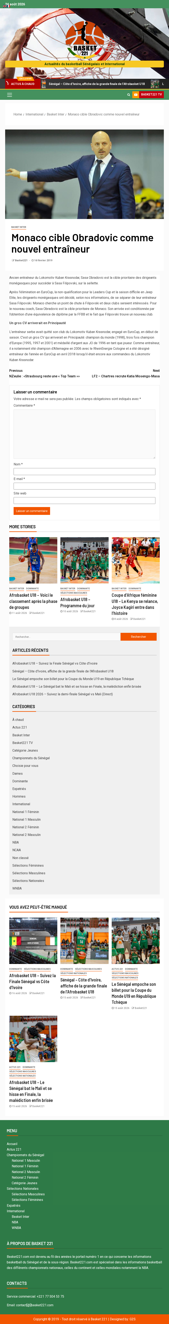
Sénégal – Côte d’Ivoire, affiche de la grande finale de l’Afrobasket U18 (71, 84)
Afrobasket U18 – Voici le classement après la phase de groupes (33, 601)
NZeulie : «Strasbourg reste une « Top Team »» (44, 373)
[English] (5, 6)
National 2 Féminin (25, 827)
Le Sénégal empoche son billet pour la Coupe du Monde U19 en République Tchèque (73, 679)
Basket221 (21, 260)
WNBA (17, 888)
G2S (133, 1319)
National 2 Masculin (26, 835)
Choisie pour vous (25, 766)
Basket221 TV (22, 743)
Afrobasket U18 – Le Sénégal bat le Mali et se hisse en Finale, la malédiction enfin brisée (76, 686)
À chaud (18, 720)
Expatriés (19, 789)
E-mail (19, 479)
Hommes (19, 796)
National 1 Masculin (26, 819)
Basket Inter (18, 227)
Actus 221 (19, 727)
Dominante (32, 588)
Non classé (20, 858)
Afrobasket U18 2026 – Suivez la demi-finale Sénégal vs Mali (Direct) (62, 694)
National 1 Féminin (25, 812)
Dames (17, 774)
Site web (20, 493)
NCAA (16, 850)
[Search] (128, 95)
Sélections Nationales (28, 881)
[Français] (9, 6)
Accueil (12, 1144)
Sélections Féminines (28, 865)
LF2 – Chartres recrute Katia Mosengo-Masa (126, 373)
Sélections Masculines (73, 593)
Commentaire (24, 405)
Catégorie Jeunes (25, 750)
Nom (18, 464)
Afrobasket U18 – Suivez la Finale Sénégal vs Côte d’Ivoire (54, 663)
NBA (15, 842)
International (21, 804)
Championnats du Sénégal (31, 758)
